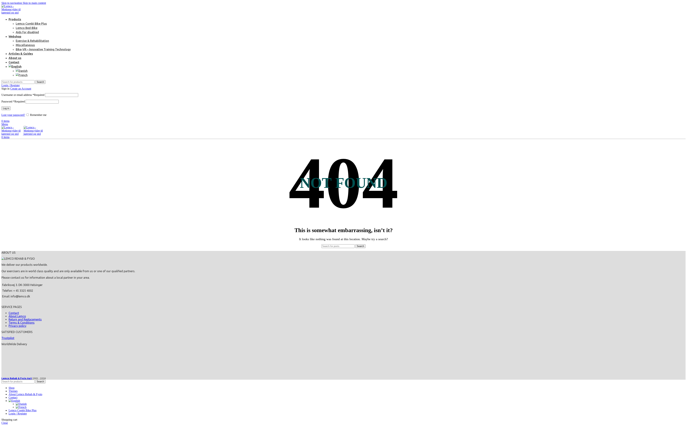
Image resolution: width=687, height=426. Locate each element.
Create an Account (20, 88)
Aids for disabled (27, 32)
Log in (6, 108)
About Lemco (17, 316)
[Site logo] (12, 12)
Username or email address (22, 94)
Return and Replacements (25, 319)
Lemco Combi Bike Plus (31, 23)
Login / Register (18, 413)
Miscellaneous (25, 45)
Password (13, 101)
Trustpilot (7, 338)
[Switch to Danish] (22, 70)
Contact (14, 313)
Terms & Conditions (22, 322)
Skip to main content (34, 2)
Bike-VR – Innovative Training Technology (43, 49)
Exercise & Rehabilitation (32, 40)
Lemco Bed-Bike (26, 28)
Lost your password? (13, 114)
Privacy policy (17, 325)
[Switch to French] (22, 75)
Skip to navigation (12, 2)
